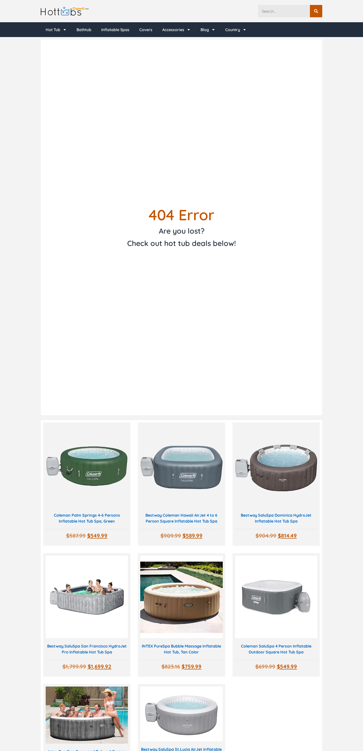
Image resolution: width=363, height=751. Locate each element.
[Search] (316, 11)
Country (232, 29)
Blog (205, 29)
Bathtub (84, 29)
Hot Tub (53, 29)
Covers (145, 29)
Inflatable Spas (115, 29)
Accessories (173, 29)
